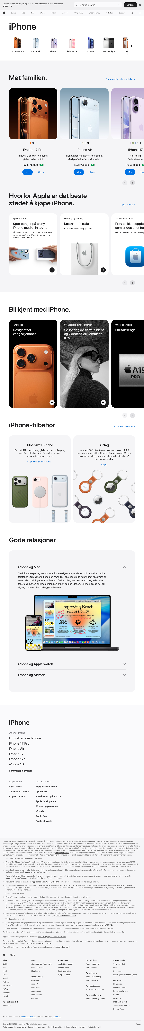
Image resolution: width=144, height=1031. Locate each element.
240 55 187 (57, 1017)
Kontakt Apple (118, 1009)
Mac (4, 968)
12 (125, 453)
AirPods (6, 982)
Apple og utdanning (93, 977)
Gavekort (6, 996)
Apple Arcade (36, 991)
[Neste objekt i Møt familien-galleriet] (132, 182)
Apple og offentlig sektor (95, 999)
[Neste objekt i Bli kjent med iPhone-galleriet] (132, 415)
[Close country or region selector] (140, 5)
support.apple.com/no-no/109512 (99, 925)
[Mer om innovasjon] (33, 364)
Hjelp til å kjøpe (64, 975)
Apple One (35, 980)
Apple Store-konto (38, 968)
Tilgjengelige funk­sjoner (42, 943)
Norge (138, 1024)
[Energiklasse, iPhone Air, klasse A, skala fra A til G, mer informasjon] (92, 165)
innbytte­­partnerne (62, 853)
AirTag (5, 989)
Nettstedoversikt (94, 1027)
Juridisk (82, 1027)
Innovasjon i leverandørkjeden (125, 975)
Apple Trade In (63, 968)
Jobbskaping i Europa (121, 1006)
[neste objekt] (131, 46)
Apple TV (34, 984)
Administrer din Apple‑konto (41, 964)
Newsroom (117, 984)
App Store (34, 998)
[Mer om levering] (84, 244)
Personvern (117, 971)
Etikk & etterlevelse (121, 1002)
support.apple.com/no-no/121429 (45, 882)
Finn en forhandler (28, 1017)
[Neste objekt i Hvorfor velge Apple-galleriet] (132, 282)
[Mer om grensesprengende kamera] (84, 364)
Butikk (5, 964)
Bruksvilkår (57, 1027)
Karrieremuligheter (120, 991)
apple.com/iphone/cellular (66, 916)
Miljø (115, 968)
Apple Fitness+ (36, 995)
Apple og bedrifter (93, 964)
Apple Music (35, 988)
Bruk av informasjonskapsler (39, 1027)
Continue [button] (130, 5)
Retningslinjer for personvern (14, 1027)
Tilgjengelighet (119, 964)
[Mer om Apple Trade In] (33, 244)
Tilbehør (6, 993)
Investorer (117, 998)
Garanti (116, 995)
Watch (5, 978)
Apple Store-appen (65, 964)
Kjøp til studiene (92, 980)
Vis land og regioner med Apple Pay (52, 937)
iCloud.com (35, 971)
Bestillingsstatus (64, 971)
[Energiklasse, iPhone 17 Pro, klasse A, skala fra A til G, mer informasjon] (41, 165)
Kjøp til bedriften (92, 968)
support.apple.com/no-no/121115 (37, 872)
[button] (97, 5)
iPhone (5, 975)
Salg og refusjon (70, 1027)
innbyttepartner (52, 855)
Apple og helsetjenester (95, 990)
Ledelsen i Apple (119, 988)
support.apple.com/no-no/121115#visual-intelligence (26, 878)
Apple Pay (7, 1006)
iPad (5, 971)
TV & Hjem (7, 985)
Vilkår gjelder (66, 947)
